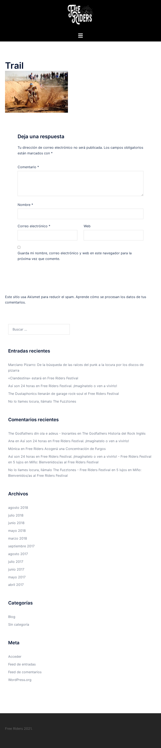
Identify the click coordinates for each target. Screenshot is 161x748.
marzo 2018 (17, 538)
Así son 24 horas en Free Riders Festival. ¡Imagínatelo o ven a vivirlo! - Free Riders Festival (79, 456)
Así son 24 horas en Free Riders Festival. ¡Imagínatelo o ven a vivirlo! (62, 386)
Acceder (14, 656)
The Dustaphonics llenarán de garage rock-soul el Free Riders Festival (63, 393)
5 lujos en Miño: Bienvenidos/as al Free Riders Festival (56, 462)
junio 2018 (16, 523)
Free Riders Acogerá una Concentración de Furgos (66, 449)
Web (87, 226)
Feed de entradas (22, 664)
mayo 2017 (17, 577)
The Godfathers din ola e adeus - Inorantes (42, 433)
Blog (11, 617)
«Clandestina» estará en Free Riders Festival (43, 378)
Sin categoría (18, 624)
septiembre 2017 (21, 546)
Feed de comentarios (25, 672)
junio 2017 (16, 569)
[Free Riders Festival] (80, 16)
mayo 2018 (17, 530)
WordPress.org (19, 680)
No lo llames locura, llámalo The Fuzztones (42, 401)
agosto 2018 (18, 507)
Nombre (25, 205)
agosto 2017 (18, 554)
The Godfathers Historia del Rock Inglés (113, 433)
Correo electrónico (34, 226)
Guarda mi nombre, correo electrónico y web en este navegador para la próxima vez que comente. (75, 256)
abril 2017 (16, 585)
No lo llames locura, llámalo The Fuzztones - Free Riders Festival (59, 470)
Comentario (28, 167)
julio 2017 (15, 561)
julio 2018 (15, 515)
